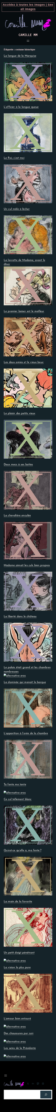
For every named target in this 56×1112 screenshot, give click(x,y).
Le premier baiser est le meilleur (24, 311)
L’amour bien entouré (17, 1018)
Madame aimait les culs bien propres (27, 565)
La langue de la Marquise (20, 56)
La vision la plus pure (17, 967)
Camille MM (28, 35)
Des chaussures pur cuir (19, 1033)
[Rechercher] (45, 1094)
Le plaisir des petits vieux (19, 413)
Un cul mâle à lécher (17, 209)
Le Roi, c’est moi (14, 158)
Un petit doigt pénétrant (19, 952)
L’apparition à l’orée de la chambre (26, 733)
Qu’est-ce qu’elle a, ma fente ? (22, 850)
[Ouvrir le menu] (28, 41)
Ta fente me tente (15, 784)
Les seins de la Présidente (20, 1048)
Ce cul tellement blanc (18, 799)
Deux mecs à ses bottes (18, 464)
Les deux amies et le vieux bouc (24, 362)
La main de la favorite (18, 901)
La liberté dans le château (20, 616)
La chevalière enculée (17, 515)
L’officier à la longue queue (21, 107)
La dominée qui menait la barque (25, 682)
